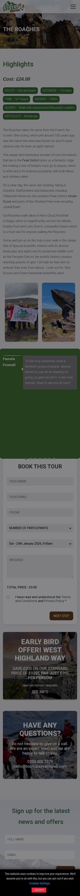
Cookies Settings (39, 883)
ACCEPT (39, 890)
